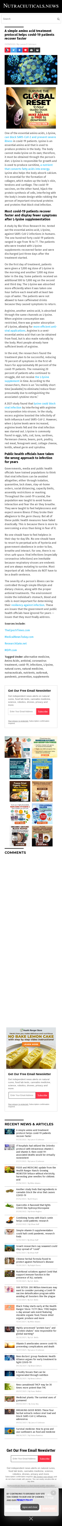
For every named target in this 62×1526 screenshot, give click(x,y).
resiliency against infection (27, 605)
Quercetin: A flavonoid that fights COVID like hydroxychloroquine (33, 1206)
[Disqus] (31, 898)
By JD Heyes (33, 1199)
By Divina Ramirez (35, 1435)
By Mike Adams (34, 1183)
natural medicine (32, 668)
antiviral (26, 660)
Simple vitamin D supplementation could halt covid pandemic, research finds (35, 1233)
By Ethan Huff (33, 1224)
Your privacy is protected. (18, 721)
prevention (25, 676)
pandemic (11, 676)
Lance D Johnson (28, 44)
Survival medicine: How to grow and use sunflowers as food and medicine (35, 1430)
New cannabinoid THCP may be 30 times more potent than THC (34, 1386)
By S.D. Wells (33, 1281)
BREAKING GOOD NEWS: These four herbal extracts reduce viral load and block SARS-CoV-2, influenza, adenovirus (36, 1415)
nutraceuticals (13, 672)
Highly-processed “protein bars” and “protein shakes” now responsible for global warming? (36, 1330)
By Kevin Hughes (35, 1211)
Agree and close (29, 1507)
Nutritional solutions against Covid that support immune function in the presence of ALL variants (36, 1274)
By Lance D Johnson (36, 1140)
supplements (41, 676)
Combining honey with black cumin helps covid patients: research (34, 1219)
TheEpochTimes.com (17, 630)
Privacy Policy (25, 1500)
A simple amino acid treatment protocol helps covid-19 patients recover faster (33, 1133)
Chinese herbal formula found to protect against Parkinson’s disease (35, 1260)
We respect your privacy (43, 1477)
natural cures (13, 668)
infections (36, 664)
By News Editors (35, 1366)
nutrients (29, 672)
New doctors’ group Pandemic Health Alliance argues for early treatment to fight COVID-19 (36, 1359)
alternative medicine (36, 656)
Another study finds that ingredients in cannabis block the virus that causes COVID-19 (36, 1192)
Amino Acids (12, 660)
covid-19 (24, 664)
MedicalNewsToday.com (19, 636)
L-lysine (48, 664)
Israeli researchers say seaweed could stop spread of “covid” (36, 1248)
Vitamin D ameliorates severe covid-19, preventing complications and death (36, 1345)
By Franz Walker (34, 1391)
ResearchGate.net (16, 643)
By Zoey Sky (34, 1404)
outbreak (41, 672)
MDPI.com (11, 650)
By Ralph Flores (34, 1265)
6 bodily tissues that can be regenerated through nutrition (32, 1374)
